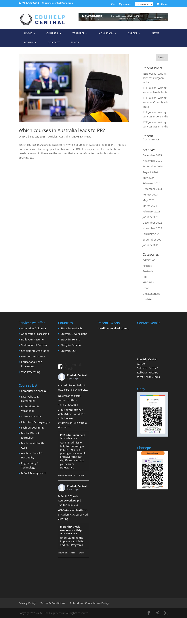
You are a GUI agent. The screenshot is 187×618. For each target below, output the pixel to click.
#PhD (61, 410)
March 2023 (150, 206)
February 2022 (151, 234)
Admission (106, 33)
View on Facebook (66, 475)
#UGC (81, 414)
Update (147, 299)
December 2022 (152, 222)
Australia (64, 136)
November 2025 (152, 160)
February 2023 (151, 211)
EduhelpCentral (77, 375)
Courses (52, 33)
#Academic (65, 514)
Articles (53, 136)
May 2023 (148, 200)
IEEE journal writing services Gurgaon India (155, 78)
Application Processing (35, 334)
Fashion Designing (32, 427)
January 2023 (151, 217)
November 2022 (152, 228)
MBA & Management (33, 473)
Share (81, 475)
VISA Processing (30, 372)
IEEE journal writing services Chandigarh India (155, 102)
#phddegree (65, 418)
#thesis (83, 510)
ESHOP (75, 42)
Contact (54, 42)
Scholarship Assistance (35, 350)
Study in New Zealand (74, 334)
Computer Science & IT (35, 391)
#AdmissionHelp (68, 423)
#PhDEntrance (74, 410)
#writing (63, 519)
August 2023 (150, 194)
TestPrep (78, 33)
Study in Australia (71, 328)
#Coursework (80, 514)
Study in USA (68, 350)
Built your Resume (32, 339)
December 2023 (152, 189)
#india (83, 423)
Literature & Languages (35, 422)
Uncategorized (151, 293)
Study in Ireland (70, 339)
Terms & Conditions (53, 603)
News (155, 33)
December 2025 (152, 155)
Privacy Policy (27, 603)
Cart (113, 4)
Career (132, 33)
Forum (28, 42)
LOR (145, 277)
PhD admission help (72, 435)
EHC (24, 136)
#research (64, 427)
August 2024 (150, 172)
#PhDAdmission (67, 414)
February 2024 (151, 183)
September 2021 (153, 239)
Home (28, 33)
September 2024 (153, 166)
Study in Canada (71, 345)
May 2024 (148, 177)
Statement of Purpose (34, 345)
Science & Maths (31, 416)
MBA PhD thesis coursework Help (71, 528)
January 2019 (151, 245)
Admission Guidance (33, 328)
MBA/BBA (77, 136)
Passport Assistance (33, 356)
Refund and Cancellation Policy (89, 603)
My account (125, 4)
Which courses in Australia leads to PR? (62, 130)
